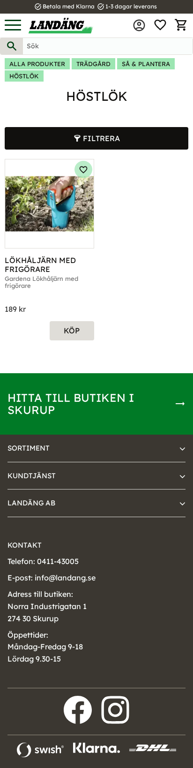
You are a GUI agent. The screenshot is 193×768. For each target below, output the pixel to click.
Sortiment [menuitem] (28, 448)
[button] (13, 25)
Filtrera (101, 138)
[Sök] (11, 46)
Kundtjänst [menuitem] (31, 475)
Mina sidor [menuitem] (139, 25)
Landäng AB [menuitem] (31, 502)
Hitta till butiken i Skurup (70, 404)
